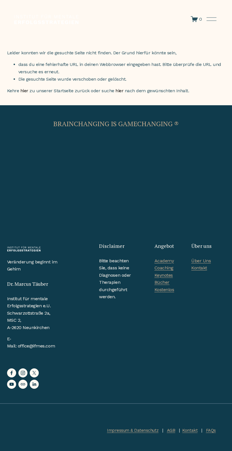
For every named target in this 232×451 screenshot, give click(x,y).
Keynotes (163, 275)
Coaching (163, 267)
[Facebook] (11, 372)
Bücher (161, 282)
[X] (34, 372)
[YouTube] (11, 384)
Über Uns (201, 260)
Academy (164, 260)
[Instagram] (22, 372)
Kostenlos (164, 289)
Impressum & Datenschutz (132, 430)
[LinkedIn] (34, 384)
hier (24, 90)
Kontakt (199, 267)
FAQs (211, 430)
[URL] (22, 384)
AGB (171, 430)
